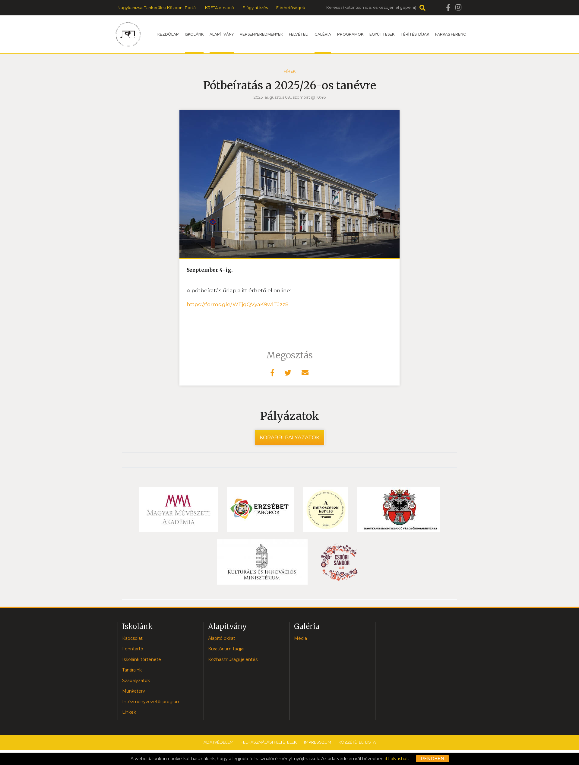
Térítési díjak (414, 34)
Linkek (129, 712)
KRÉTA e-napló (219, 7)
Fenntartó (132, 649)
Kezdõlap (168, 34)
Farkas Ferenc (450, 34)
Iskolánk (194, 34)
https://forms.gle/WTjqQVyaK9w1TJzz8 (238, 304)
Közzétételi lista (357, 742)
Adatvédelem (218, 742)
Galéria (323, 34)
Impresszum (317, 742)
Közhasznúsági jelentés (233, 659)
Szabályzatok (136, 680)
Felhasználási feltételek (269, 742)
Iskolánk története (141, 659)
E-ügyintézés (255, 7)
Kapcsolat (132, 638)
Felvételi (298, 34)
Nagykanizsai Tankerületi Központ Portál (157, 7)
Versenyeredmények (261, 34)
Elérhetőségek (290, 7)
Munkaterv (133, 691)
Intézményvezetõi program (151, 701)
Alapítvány (222, 34)
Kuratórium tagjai (226, 649)
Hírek (290, 71)
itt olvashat (396, 758)
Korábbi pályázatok (290, 437)
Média (300, 638)
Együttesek (381, 34)
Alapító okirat (221, 638)
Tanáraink (132, 670)
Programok (350, 34)
